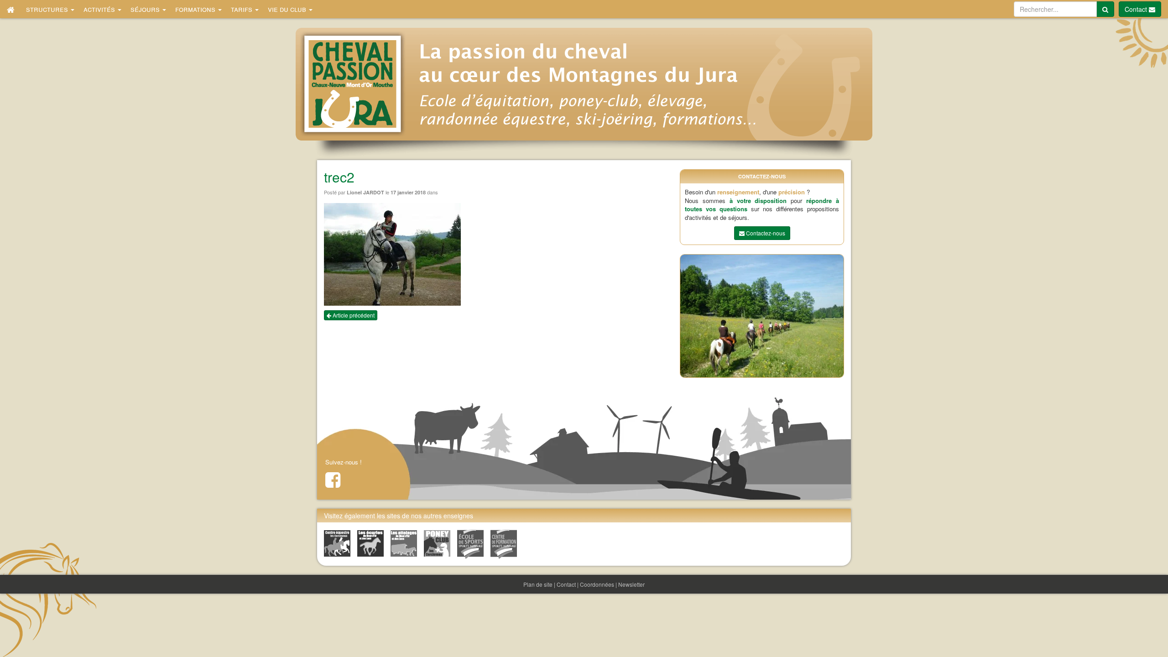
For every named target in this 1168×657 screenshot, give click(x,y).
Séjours (146, 9)
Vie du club (288, 9)
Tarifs (242, 9)
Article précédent (353, 315)
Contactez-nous (765, 233)
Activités (100, 9)
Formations (196, 9)
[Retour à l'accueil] (10, 9)
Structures (48, 9)
